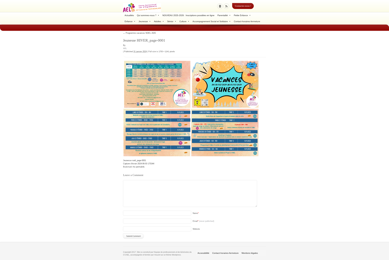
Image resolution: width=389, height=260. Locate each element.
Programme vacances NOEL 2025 (139, 33)
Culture (182, 21)
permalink (140, 167)
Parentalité (222, 15)
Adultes (157, 21)
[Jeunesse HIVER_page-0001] (191, 108)
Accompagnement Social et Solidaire (210, 21)
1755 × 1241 (164, 52)
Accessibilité (203, 253)
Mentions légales (250, 253)
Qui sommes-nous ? (146, 15)
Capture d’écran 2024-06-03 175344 (138, 163)
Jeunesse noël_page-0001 (134, 160)
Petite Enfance (241, 15)
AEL (125, 48)
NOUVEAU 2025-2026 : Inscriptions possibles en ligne (188, 15)
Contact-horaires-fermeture (247, 21)
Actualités (129, 15)
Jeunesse (143, 21)
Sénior (170, 21)
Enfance (129, 21)
